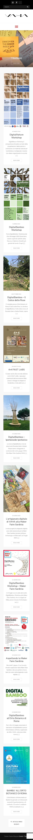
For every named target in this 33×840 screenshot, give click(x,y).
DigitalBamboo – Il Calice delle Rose (16, 299)
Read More (16, 63)
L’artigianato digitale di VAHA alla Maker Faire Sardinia (16, 521)
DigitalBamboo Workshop (16, 228)
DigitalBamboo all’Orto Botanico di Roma (16, 718)
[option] (16, 48)
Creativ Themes (24, 836)
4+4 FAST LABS (16, 369)
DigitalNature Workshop (16, 136)
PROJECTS (16, 58)
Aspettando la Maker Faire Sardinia (16, 660)
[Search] (28, 6)
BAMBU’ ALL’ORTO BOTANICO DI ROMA (16, 792)
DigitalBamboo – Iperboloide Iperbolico (16, 438)
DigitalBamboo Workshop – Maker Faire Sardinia (16, 586)
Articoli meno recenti (17, 823)
